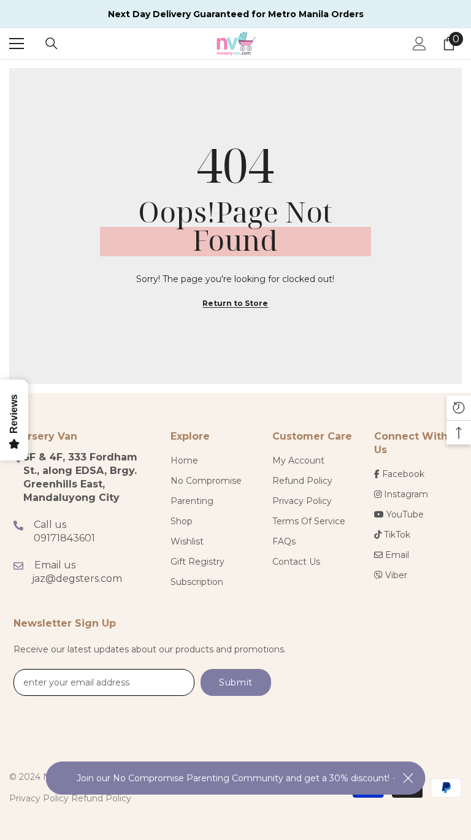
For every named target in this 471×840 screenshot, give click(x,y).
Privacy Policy (39, 798)
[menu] (16, 43)
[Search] (51, 43)
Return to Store (235, 303)
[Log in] (419, 43)
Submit (236, 682)
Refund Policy (101, 798)
